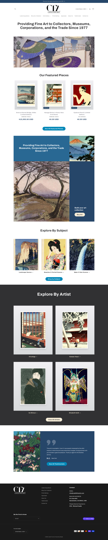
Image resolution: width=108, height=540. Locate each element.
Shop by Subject (54, 279)
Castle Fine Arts (51, 536)
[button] (15, 9)
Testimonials (45, 500)
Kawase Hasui (74, 356)
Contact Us (44, 503)
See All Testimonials (57, 464)
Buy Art (80, 214)
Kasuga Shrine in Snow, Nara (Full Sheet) (54, 113)
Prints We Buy (45, 493)
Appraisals (44, 495)
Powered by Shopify (59, 536)
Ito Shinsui (32, 413)
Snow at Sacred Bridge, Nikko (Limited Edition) (26, 113)
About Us (44, 498)
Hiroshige (32, 356)
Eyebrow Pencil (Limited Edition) (82, 113)
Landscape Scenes (25, 272)
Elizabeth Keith (74, 413)
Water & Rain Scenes (81, 272)
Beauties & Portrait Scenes (53, 272)
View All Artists (54, 419)
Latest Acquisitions (46, 487)
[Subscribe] (38, 518)
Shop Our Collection (47, 490)
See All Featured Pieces (54, 128)
